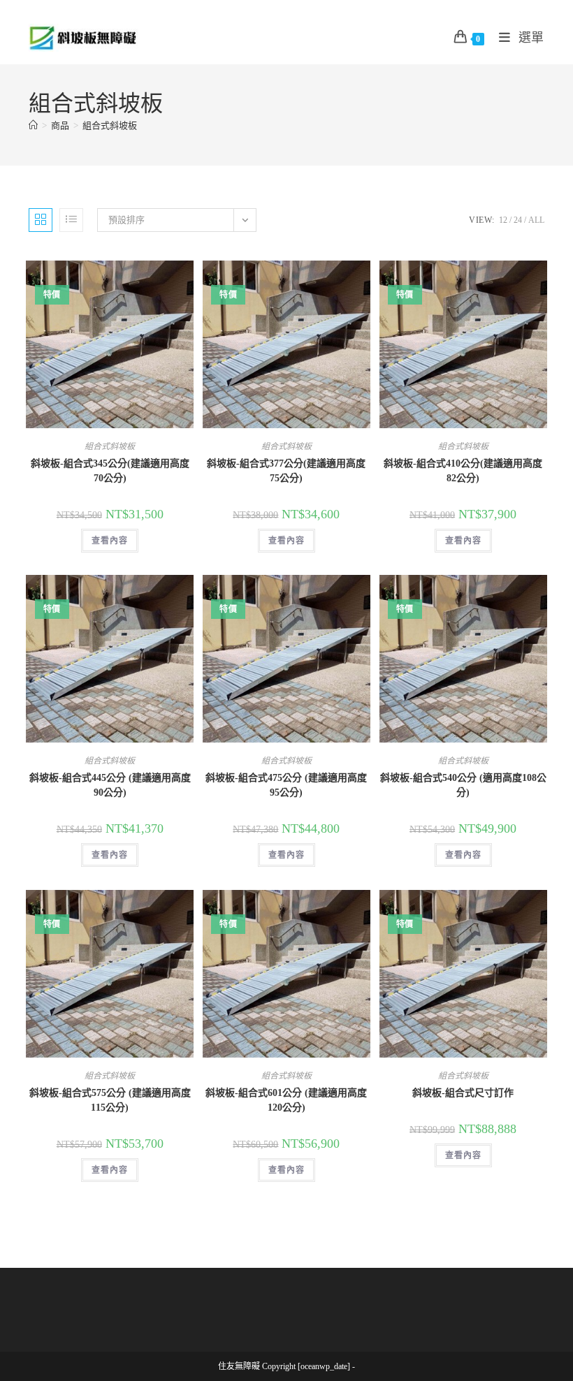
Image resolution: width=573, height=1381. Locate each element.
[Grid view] (40, 220)
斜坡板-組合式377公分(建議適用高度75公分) (286, 470)
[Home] (33, 125)
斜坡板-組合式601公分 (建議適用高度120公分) (286, 1100)
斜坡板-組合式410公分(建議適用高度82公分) (463, 470)
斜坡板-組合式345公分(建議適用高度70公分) (110, 470)
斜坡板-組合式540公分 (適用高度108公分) (463, 785)
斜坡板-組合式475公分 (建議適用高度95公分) (286, 785)
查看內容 (110, 541)
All (536, 220)
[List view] (71, 220)
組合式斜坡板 (109, 125)
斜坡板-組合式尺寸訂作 (463, 1093)
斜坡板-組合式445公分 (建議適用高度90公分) (110, 785)
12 (503, 220)
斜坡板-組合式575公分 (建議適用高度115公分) (110, 1100)
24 (518, 220)
